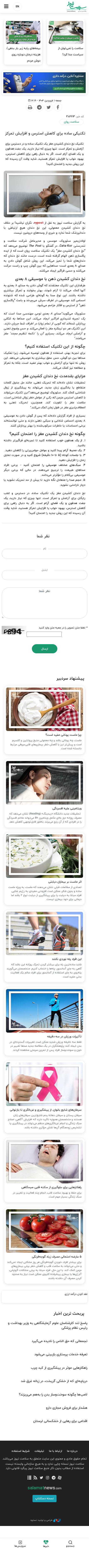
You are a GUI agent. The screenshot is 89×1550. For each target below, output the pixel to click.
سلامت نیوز (66, 6)
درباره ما (72, 1451)
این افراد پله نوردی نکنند (67, 959)
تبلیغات (39, 1451)
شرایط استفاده (21, 1451)
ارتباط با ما (55, 1451)
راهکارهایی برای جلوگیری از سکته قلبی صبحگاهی (51, 1187)
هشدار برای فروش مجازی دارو (66, 1408)
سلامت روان (71, 122)
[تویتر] (41, 1478)
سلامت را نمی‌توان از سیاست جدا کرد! (70, 51)
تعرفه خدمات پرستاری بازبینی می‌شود (60, 1354)
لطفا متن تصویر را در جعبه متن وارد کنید (63, 628)
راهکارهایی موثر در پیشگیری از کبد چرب (59, 1368)
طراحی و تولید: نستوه (41, 1520)
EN (17, 6)
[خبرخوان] (35, 1478)
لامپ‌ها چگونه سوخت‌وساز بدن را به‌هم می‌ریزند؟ (53, 1394)
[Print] (30, 107)
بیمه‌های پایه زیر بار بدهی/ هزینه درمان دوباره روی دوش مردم (23, 54)
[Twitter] (48, 107)
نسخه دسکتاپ (44, 1498)
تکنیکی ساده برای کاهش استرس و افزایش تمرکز (45, 133)
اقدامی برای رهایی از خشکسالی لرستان (60, 1421)
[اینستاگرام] (47, 1478)
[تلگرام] (53, 1478)
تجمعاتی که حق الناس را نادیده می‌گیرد (59, 1341)
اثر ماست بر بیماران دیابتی (65, 882)
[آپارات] (59, 1478)
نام (44, 549)
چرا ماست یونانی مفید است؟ (64, 735)
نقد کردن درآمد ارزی (76, 1294)
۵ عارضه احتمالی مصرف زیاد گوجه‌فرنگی (57, 1257)
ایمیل (45, 570)
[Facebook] (58, 107)
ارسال (44, 649)
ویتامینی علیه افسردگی (67, 809)
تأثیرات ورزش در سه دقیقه (64, 1037)
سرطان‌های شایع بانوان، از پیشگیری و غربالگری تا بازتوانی (46, 1110)
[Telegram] (39, 107)
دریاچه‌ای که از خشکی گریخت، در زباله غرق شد (54, 1381)
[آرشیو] (29, 1478)
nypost (38, 223)
